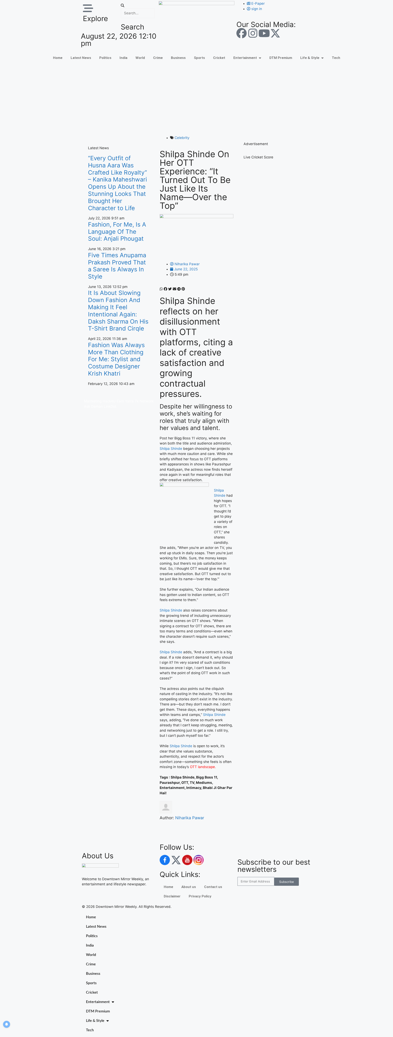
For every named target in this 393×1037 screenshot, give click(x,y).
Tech (336, 58)
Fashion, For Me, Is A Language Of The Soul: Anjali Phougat (117, 231)
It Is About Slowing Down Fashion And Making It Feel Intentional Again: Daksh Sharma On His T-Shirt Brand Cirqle (118, 310)
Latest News (81, 58)
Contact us (213, 887)
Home (57, 58)
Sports (199, 58)
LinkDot (110, 406)
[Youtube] (264, 33)
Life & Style (309, 58)
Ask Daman (93, 406)
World (140, 58)
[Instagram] (253, 33)
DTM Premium (280, 58)
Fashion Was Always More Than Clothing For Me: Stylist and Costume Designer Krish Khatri (116, 359)
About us (188, 887)
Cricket (219, 58)
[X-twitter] (275, 33)
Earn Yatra (125, 401)
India (123, 58)
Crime (158, 58)
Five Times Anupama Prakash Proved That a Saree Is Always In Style (117, 266)
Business (178, 58)
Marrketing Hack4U (100, 401)
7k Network (144, 401)
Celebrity (182, 138)
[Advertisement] (196, 98)
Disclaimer (172, 896)
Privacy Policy (200, 896)
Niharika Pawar (189, 817)
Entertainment (245, 58)
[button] (138, 5)
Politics (105, 58)
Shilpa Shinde (171, 449)
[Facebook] (241, 33)
